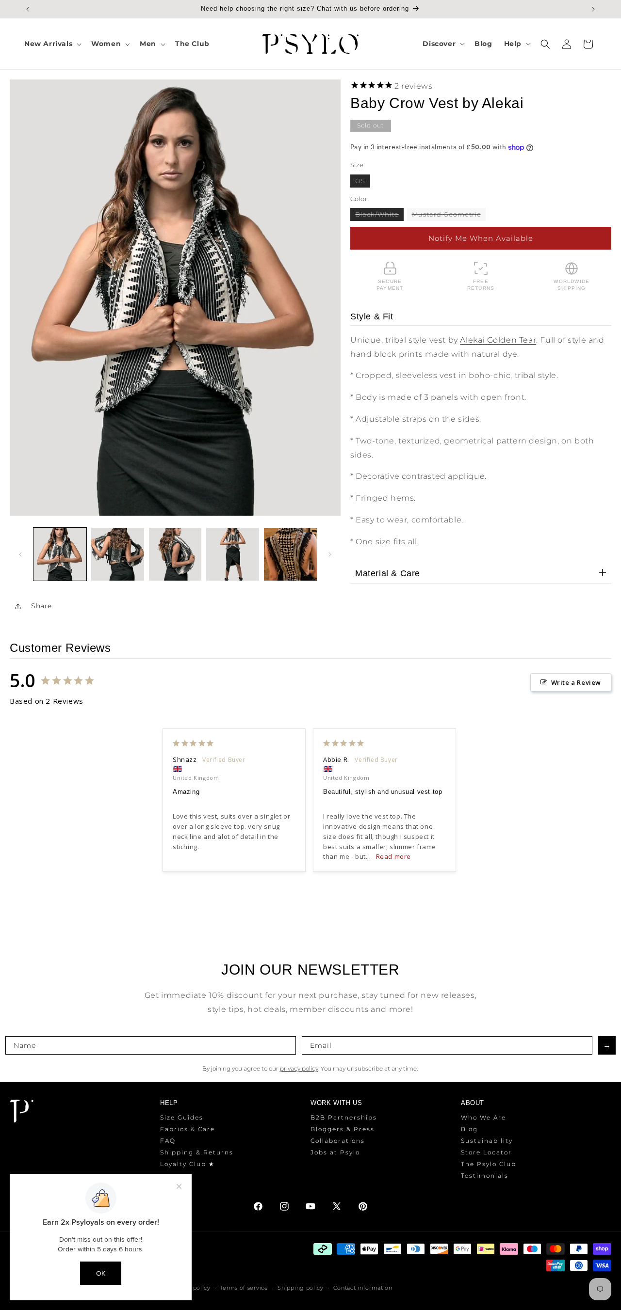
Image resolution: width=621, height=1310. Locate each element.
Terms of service (244, 1287)
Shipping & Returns (196, 1152)
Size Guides (181, 1117)
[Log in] (566, 44)
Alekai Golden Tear (498, 340)
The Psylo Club (488, 1164)
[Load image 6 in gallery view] (290, 554)
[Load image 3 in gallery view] (175, 554)
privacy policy (299, 1068)
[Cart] (588, 44)
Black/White (379, 215)
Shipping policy (301, 1287)
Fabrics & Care (187, 1129)
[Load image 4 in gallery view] (232, 554)
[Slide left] (20, 554)
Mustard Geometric (449, 215)
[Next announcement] (593, 9)
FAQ (168, 1140)
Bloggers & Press (342, 1129)
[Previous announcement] (27, 9)
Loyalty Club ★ (187, 1164)
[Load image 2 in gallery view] (117, 554)
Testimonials (484, 1175)
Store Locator (486, 1152)
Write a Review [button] (576, 682)
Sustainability (487, 1140)
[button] (51, 43)
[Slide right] (330, 554)
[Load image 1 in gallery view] (59, 554)
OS (362, 182)
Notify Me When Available (480, 238)
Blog (469, 1129)
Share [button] (41, 605)
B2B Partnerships (343, 1117)
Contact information (362, 1287)
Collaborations (337, 1140)
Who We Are (483, 1117)
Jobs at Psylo (335, 1152)
